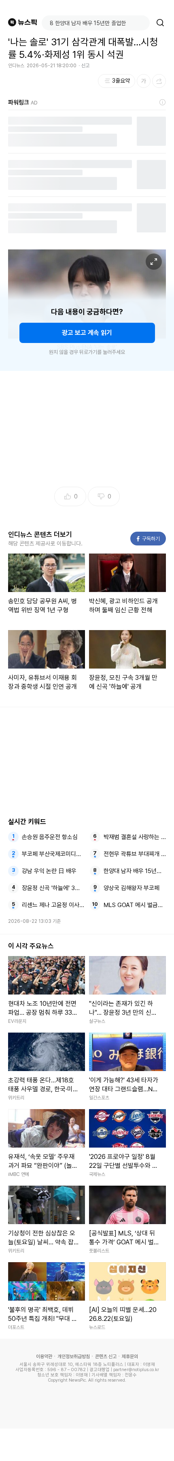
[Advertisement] (87, 1445)
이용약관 (44, 1356)
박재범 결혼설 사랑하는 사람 (135, 837)
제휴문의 (130, 1356)
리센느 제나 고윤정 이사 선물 (53, 905)
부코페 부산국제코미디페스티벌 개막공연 (53, 854)
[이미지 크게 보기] (154, 261)
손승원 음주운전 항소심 (50, 837)
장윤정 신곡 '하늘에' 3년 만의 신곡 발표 (53, 888)
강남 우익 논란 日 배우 (49, 871)
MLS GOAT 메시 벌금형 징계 (135, 905)
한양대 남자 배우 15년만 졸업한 (135, 871)
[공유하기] (159, 81)
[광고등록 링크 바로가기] (162, 102)
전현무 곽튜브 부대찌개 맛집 (135, 854)
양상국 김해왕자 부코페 (131, 888)
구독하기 (148, 539)
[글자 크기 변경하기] (144, 81)
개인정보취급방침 (73, 1356)
